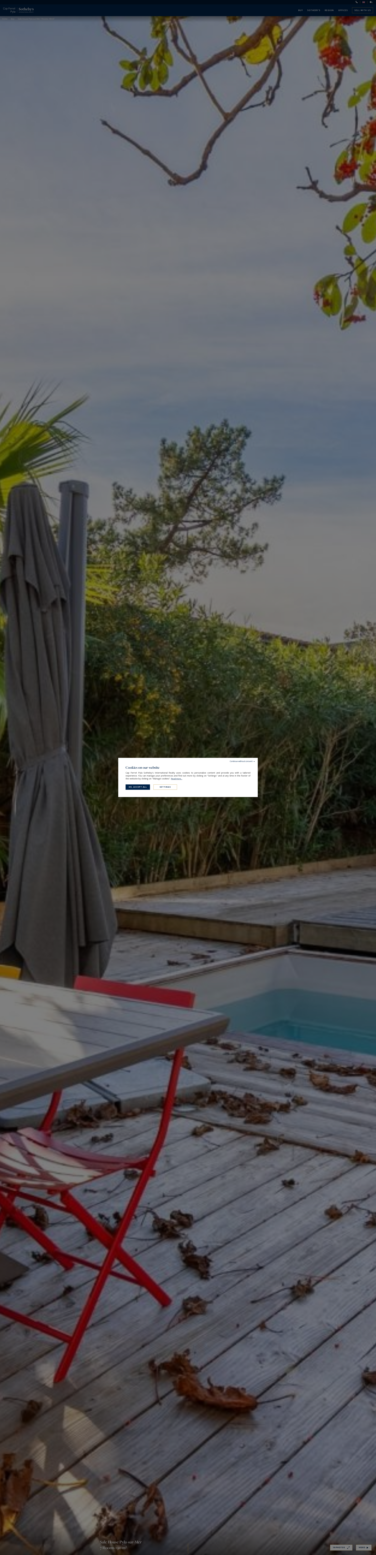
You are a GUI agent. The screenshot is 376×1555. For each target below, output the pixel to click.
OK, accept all (138, 787)
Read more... (176, 778)
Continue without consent (241, 761)
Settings (165, 787)
